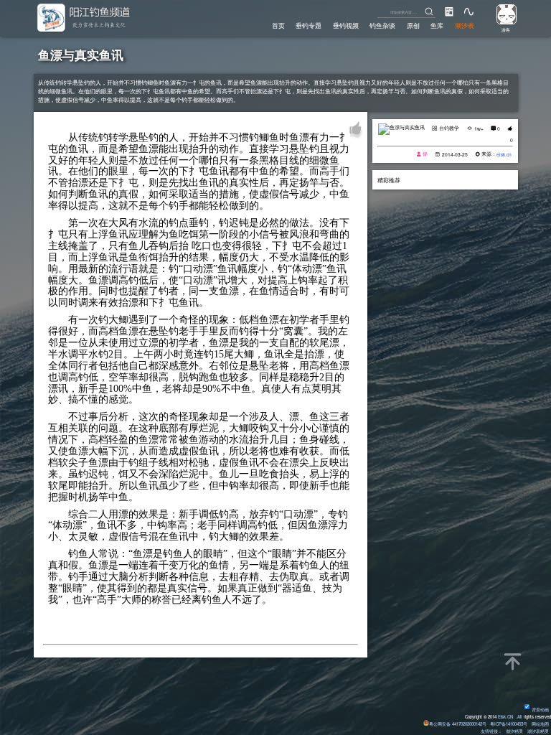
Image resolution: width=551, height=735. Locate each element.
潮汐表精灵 (538, 731)
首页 (278, 25)
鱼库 (436, 25)
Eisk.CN (505, 716)
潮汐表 (464, 25)
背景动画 (540, 709)
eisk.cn (504, 154)
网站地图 (540, 724)
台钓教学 (449, 127)
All (519, 716)
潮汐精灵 (514, 731)
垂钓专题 (308, 25)
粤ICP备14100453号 (508, 724)
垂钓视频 (346, 25)
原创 (413, 25)
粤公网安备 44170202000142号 (458, 724)
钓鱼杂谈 (382, 25)
